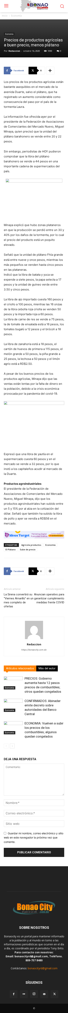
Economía (16, 15)
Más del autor (47, 668)
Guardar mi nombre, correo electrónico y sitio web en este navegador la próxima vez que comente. (33, 837)
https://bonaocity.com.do (34, 649)
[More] (50, 70)
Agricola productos (31, 544)
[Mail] (44, 994)
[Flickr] (24, 994)
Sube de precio (28, 549)
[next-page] (12, 746)
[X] (54, 994)
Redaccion (14, 50)
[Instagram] (34, 994)
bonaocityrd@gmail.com (42, 968)
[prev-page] (6, 746)
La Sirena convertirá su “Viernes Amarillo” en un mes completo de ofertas (18, 600)
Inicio (5, 15)
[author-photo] (34, 639)
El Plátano (10, 549)
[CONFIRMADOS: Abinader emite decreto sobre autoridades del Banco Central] (13, 705)
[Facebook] (13, 994)
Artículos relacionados (20, 668)
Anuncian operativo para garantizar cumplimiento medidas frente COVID (49, 598)
